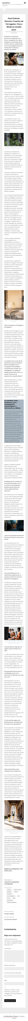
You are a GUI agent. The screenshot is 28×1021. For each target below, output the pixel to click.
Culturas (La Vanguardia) (11, 882)
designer (9, 889)
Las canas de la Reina (10, 919)
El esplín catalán (9, 914)
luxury (8, 898)
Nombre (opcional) (9, 965)
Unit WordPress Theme (10, 1016)
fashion (16, 891)
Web (5, 980)
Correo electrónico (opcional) (12, 973)
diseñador (9, 891)
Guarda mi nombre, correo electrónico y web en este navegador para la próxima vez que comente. (13, 992)
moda (14, 898)
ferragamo (9, 893)
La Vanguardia (8, 884)
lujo (18, 896)
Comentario (7, 948)
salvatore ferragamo (11, 902)
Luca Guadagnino (11, 896)
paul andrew (10, 900)
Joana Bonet (6, 3)
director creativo (17, 889)
